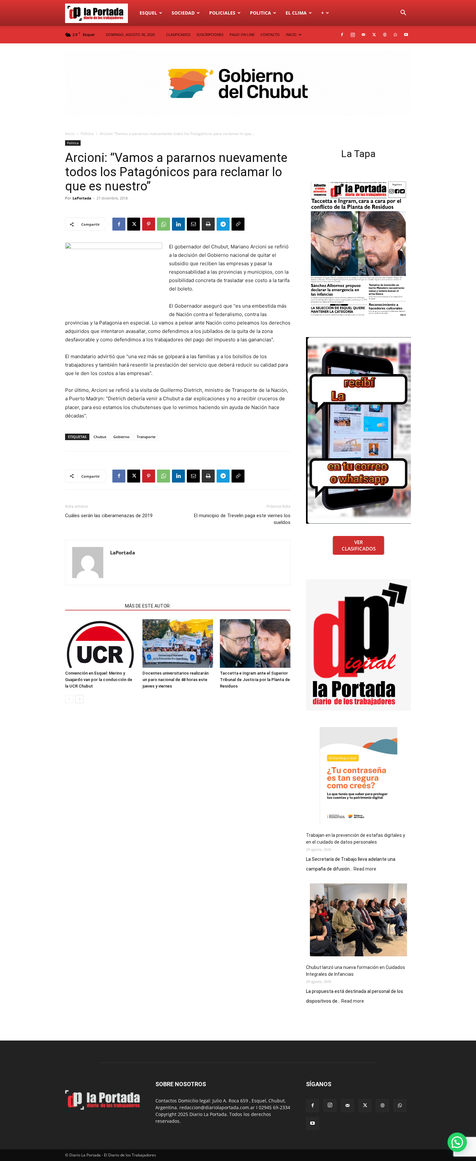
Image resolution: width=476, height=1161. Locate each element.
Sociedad (183, 13)
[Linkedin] (178, 224)
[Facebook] (342, 34)
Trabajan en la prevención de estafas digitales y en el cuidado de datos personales (355, 839)
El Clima (296, 13)
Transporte (146, 436)
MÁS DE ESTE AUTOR (147, 606)
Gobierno (121, 436)
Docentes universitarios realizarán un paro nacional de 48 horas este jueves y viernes (175, 680)
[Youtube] (406, 34)
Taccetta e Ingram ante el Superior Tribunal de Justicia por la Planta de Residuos (255, 680)
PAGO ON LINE (242, 34)
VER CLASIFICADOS (359, 545)
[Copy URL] (238, 224)
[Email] (193, 224)
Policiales (222, 13)
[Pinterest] (148, 224)
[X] (374, 34)
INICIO (291, 34)
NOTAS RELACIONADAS (93, 606)
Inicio (69, 133)
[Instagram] (352, 34)
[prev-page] (69, 699)
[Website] (385, 34)
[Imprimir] (208, 224)
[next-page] (79, 699)
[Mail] (363, 34)
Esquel (148, 13)
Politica (260, 13)
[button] (403, 13)
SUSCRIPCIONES (210, 34)
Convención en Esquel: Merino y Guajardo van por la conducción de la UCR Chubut (98, 680)
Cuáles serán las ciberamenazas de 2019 (109, 515)
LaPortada (82, 198)
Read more (365, 869)
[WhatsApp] (395, 34)
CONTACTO (270, 34)
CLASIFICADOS (178, 34)
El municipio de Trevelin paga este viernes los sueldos (242, 519)
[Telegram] (223, 224)
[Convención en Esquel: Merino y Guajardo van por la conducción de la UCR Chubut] (100, 643)
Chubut (100, 436)
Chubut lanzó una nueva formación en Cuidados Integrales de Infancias (355, 971)
